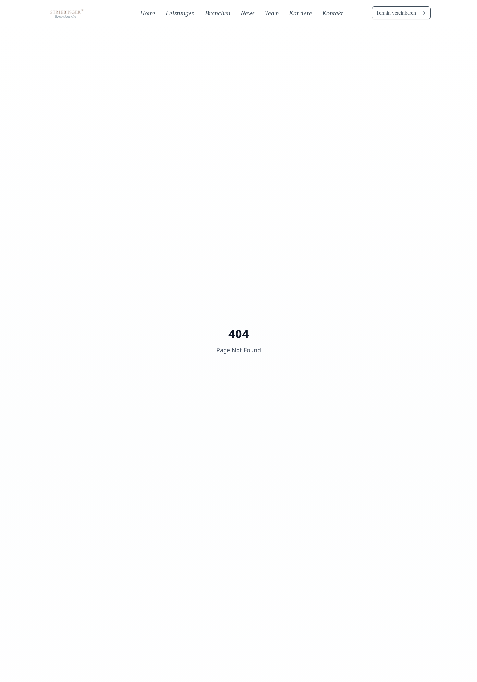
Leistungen (180, 13)
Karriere (300, 13)
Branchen (217, 13)
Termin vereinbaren (396, 13)
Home (147, 13)
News (248, 13)
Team (272, 13)
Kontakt (332, 13)
